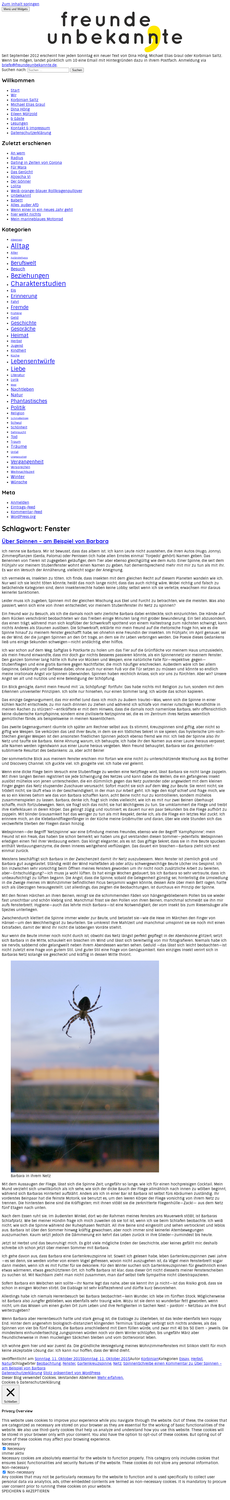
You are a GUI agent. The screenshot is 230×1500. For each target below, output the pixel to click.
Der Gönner (21, 181)
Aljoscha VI (21, 176)
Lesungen (19, 123)
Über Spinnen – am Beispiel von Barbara (55, 541)
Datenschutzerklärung (31, 132)
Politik (18, 407)
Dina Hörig (20, 109)
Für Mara (19, 167)
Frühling (16, 313)
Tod (14, 436)
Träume (19, 446)
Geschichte (23, 323)
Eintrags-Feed (23, 507)
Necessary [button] (11, 1444)
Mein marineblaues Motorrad (37, 219)
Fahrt (15, 302)
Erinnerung (24, 296)
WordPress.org (23, 516)
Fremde (20, 307)
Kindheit (18, 350)
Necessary (16, 1448)
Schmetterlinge (19, 418)
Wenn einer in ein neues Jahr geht (42, 209)
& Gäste (17, 118)
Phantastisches (29, 401)
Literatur (18, 375)
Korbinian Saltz (24, 100)
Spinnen (130, 1363)
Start (15, 90)
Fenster (69, 1363)
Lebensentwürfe (33, 361)
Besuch (18, 269)
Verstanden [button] (68, 1377)
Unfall (14, 452)
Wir (13, 95)
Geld (15, 317)
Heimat (20, 335)
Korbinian (150, 1359)
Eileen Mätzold (24, 114)
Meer (13, 384)
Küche (15, 355)
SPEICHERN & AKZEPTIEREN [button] (25, 1491)
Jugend (17, 345)
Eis (13, 290)
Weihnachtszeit (22, 472)
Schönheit (19, 427)
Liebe (18, 369)
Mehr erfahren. (110, 1377)
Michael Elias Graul (28, 104)
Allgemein (16, 239)
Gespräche (23, 329)
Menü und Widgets (16, 9)
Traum (16, 442)
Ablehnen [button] (87, 1377)
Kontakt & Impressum (30, 128)
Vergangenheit (27, 462)
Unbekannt (21, 195)
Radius (17, 158)
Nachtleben (22, 389)
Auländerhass (19, 257)
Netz (117, 1363)
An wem (18, 153)
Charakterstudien (38, 284)
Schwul (16, 423)
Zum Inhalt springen (20, 4)
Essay (184, 1359)
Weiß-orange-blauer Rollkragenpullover (46, 191)
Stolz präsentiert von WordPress (71, 1373)
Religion (17, 413)
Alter (14, 253)
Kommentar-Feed (26, 512)
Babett (17, 200)
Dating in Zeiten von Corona (36, 162)
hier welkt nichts (26, 214)
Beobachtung (49, 1363)
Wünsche (19, 482)
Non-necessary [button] (15, 1467)
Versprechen (20, 467)
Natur (17, 395)
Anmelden (20, 502)
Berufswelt (23, 263)
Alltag (20, 246)
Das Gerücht (22, 172)
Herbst (16, 341)
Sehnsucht (18, 432)
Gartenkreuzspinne (94, 1363)
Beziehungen (30, 276)
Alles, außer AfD (25, 205)
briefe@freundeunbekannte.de (29, 65)
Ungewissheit (19, 456)
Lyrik (14, 380)
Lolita (16, 186)
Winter (18, 477)
